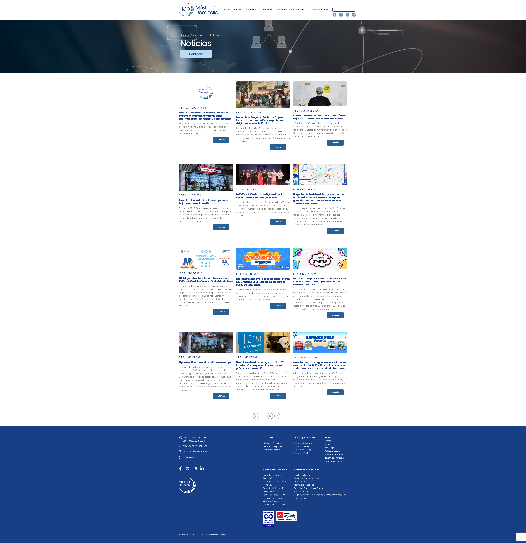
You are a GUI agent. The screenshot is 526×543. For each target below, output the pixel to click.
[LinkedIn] (354, 15)
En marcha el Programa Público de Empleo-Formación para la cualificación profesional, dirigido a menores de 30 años (261, 120)
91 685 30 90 (188, 446)
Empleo (267, 9)
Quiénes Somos (232, 9)
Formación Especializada (274, 494)
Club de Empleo (300, 481)
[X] (341, 15)
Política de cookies (332, 451)
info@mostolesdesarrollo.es (195, 451)
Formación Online (301, 446)
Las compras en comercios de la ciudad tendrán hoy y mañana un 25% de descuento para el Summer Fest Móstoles (263, 282)
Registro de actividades (334, 458)
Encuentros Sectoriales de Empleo (308, 488)
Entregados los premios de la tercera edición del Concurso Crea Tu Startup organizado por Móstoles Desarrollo (319, 281)
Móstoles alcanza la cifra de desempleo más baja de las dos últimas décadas (203, 202)
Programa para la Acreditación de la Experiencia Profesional (320, 494)
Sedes (327, 437)
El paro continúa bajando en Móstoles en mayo (205, 362)
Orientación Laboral (302, 475)
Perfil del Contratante (272, 450)
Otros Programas (301, 498)
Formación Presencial (302, 443)
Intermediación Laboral (304, 485)
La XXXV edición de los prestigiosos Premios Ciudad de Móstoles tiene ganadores (260, 196)
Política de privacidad (334, 454)
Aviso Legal (329, 447)
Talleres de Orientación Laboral (307, 478)
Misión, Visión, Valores (273, 443)
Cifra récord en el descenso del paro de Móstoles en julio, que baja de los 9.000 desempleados (320, 117)
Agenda (328, 441)
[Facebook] (334, 15)
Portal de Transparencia (273, 446)
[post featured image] (206, 92)
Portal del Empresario (272, 475)
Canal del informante (333, 461)
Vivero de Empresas (272, 501)
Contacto (328, 444)
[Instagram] (347, 15)
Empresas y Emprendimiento (291, 9)
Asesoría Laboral (301, 491)
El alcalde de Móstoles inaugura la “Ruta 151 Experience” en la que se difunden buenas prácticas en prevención (260, 365)
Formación (251, 9)
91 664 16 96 (201, 446)
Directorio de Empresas (273, 498)
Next (277, 416)
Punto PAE (267, 478)
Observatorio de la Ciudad (274, 504)
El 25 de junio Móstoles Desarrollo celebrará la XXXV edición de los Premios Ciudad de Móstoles (206, 280)
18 (270, 416)
